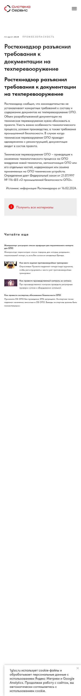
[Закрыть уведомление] (78, 668)
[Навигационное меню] (74, 8)
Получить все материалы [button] (34, 207)
